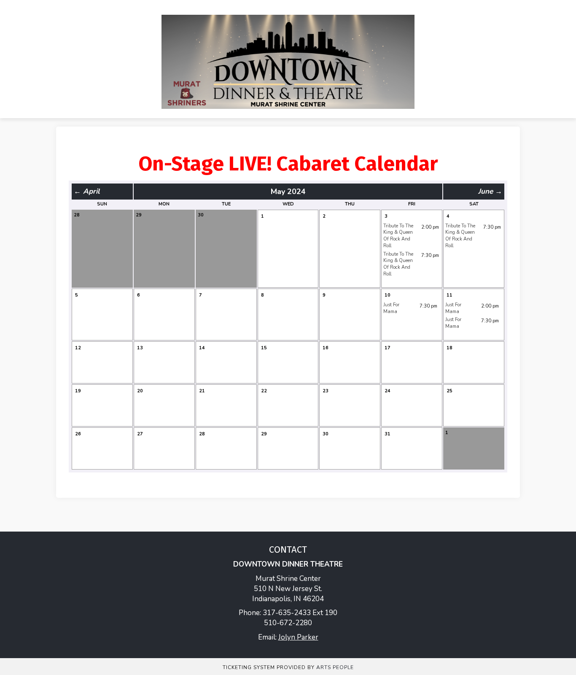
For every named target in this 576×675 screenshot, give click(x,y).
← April (87, 191)
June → (490, 191)
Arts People (335, 667)
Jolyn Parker (298, 637)
